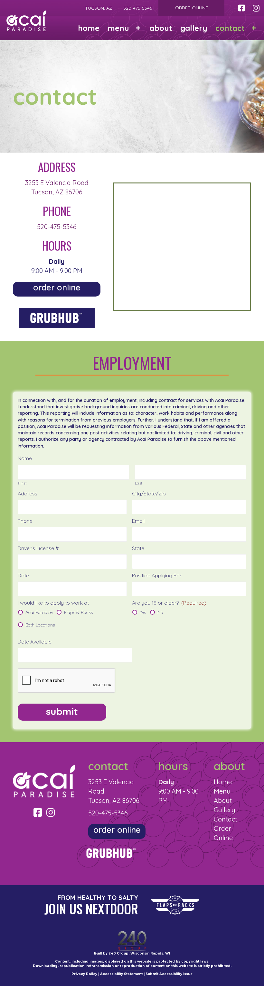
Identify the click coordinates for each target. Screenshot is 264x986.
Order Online (191, 8)
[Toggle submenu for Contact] (254, 28)
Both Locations (40, 625)
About (223, 800)
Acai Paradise (38, 612)
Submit (62, 711)
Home (223, 782)
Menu (222, 791)
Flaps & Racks (78, 612)
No (160, 612)
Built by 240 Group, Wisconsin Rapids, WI (132, 953)
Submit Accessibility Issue (169, 974)
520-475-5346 (57, 227)
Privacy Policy (84, 974)
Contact (225, 819)
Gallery (224, 810)
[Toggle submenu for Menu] (138, 28)
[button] (241, 8)
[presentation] (67, 680)
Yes (143, 612)
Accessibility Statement (121, 974)
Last (139, 483)
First (22, 483)
